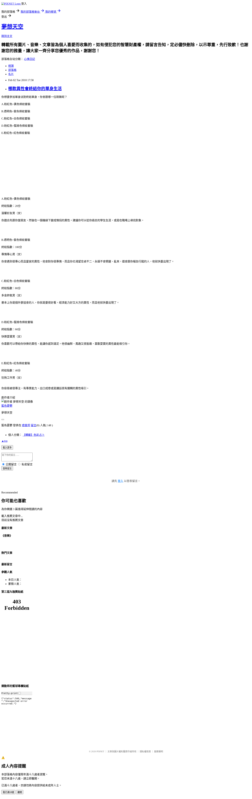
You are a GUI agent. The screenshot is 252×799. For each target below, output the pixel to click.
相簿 (11, 65)
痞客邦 (26, 425)
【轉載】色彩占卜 (34, 434)
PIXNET (100, 751)
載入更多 (7, 447)
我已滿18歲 (8, 792)
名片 (11, 74)
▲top (4, 440)
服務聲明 (158, 751)
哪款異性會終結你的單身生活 (35, 88)
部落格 (12, 70)
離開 (19, 792)
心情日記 (29, 59)
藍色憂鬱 (6, 405)
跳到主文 (6, 36)
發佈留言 (7, 468)
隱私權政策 (145, 751)
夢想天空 (12, 26)
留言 (33, 425)
